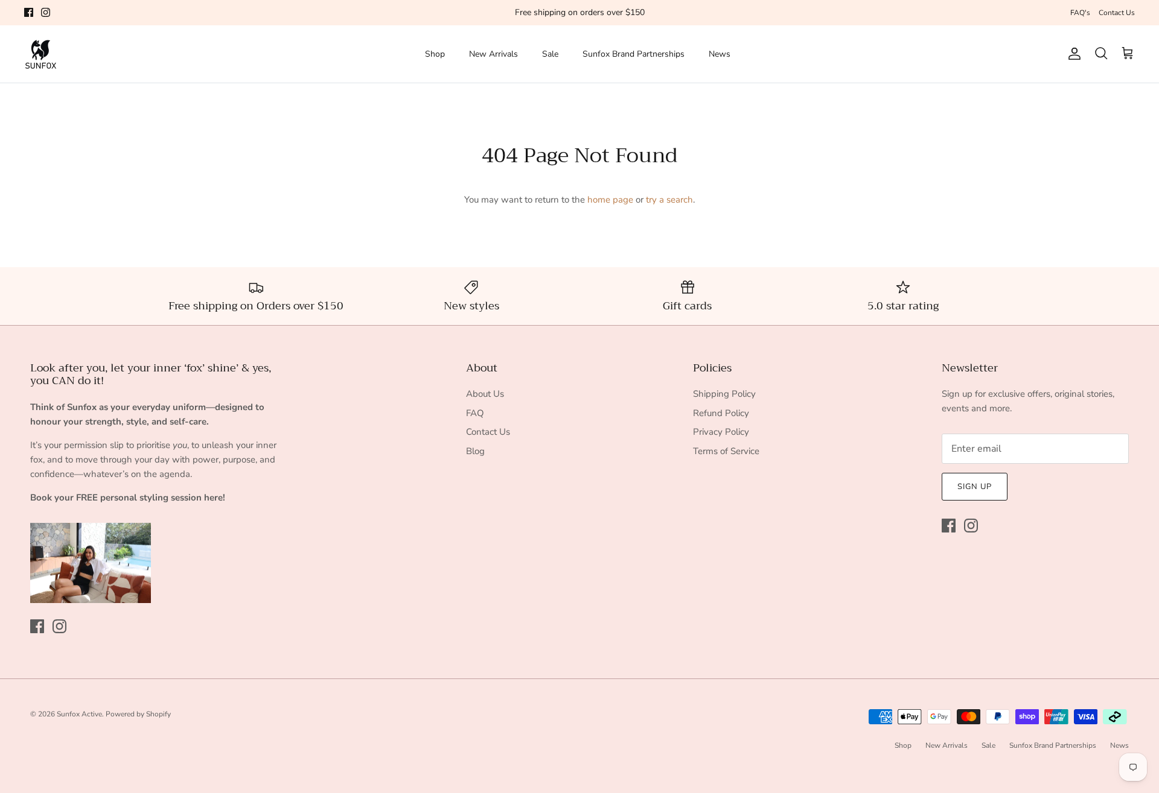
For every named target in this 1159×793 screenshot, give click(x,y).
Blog (475, 451)
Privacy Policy (721, 432)
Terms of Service (726, 451)
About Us (485, 394)
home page (610, 200)
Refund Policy (721, 413)
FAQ (475, 413)
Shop (435, 54)
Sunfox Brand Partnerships (634, 54)
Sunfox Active (79, 714)
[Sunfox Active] (40, 54)
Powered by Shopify (138, 714)
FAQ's (1080, 12)
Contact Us (1117, 12)
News (719, 54)
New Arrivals (493, 54)
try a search (669, 200)
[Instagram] (45, 12)
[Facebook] (28, 12)
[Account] (1072, 53)
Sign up (974, 486)
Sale (550, 54)
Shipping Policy (724, 394)
